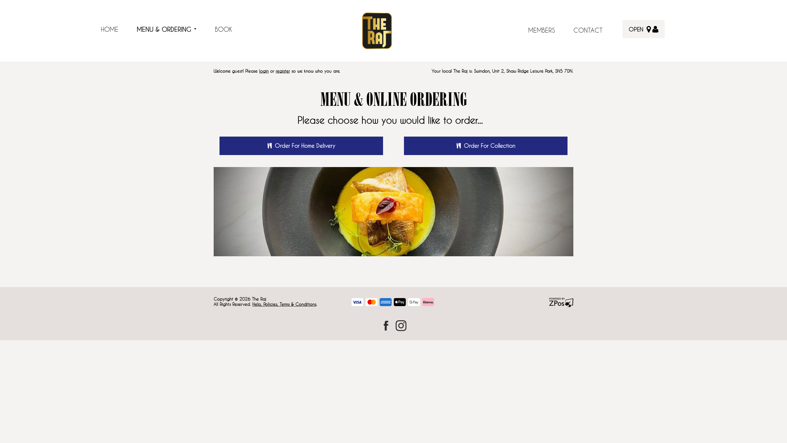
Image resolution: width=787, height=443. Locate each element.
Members (541, 30)
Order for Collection (489, 145)
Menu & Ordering (165, 29)
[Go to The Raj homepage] (377, 30)
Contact (588, 30)
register (283, 71)
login (264, 71)
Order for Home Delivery (305, 145)
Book (223, 29)
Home (109, 29)
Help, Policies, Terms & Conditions (284, 304)
